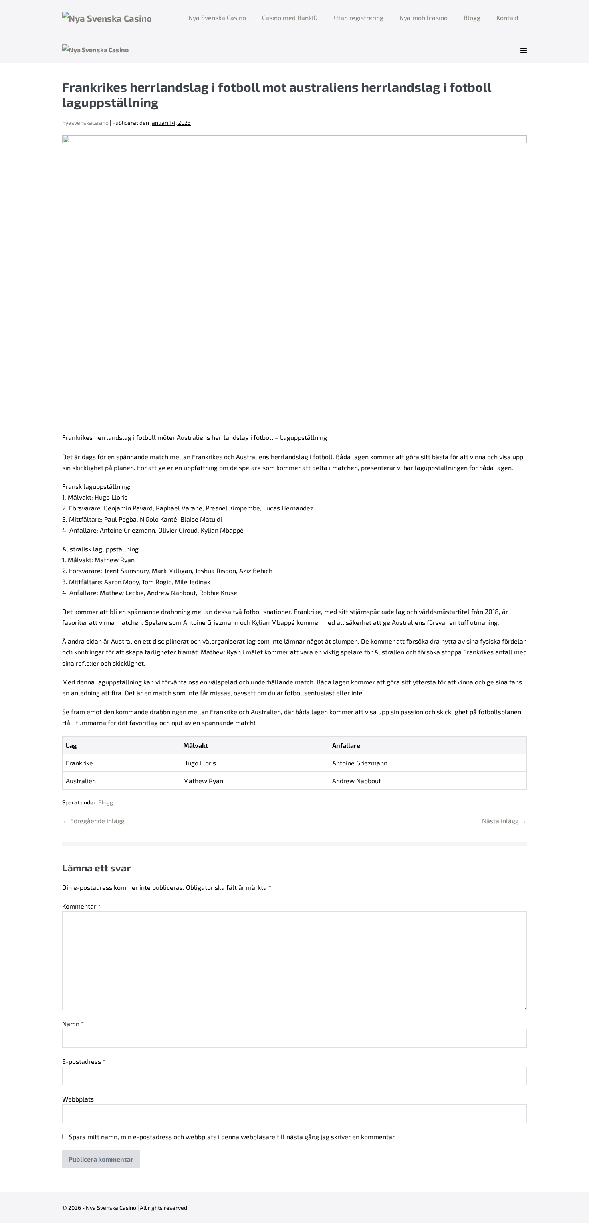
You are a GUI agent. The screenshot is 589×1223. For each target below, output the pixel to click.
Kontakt (507, 17)
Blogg (472, 17)
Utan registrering (358, 17)
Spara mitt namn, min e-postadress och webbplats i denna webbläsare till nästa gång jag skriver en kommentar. (232, 1136)
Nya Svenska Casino (217, 17)
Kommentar (81, 906)
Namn (73, 1023)
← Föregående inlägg (93, 820)
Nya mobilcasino (423, 17)
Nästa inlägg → (504, 820)
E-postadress (83, 1061)
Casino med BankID (290, 17)
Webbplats (78, 1099)
